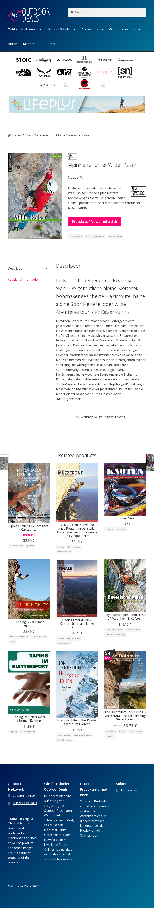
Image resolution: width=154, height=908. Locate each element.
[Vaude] (64, 59)
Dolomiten (111, 731)
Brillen (12, 44)
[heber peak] (84, 59)
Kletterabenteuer (83, 735)
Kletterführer (42, 135)
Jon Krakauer (64, 735)
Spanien (30, 545)
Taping (13, 731)
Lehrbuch (121, 529)
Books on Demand (18, 636)
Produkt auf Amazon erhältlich (94, 222)
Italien (60, 547)
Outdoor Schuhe (59, 29)
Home (16, 135)
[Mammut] (84, 84)
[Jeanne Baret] (84, 72)
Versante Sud (64, 551)
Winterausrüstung (122, 29)
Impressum (129, 790)
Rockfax (110, 736)
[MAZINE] (47, 84)
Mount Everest (64, 740)
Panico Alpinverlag (95, 236)
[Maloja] (43, 59)
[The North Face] (23, 72)
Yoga (12, 641)
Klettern (29, 44)
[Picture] (64, 72)
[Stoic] (23, 59)
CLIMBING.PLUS (24, 796)
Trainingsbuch (38, 636)
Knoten (109, 529)
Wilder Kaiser (115, 236)
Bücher (50, 44)
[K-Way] (66, 84)
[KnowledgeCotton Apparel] (125, 59)
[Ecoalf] (103, 84)
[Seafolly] (104, 72)
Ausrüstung (90, 29)
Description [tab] (16, 268)
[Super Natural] (125, 72)
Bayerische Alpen (114, 629)
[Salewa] (43, 72)
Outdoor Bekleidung (22, 29)
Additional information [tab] (24, 279)
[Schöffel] (104, 59)
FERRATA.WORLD (25, 803)
